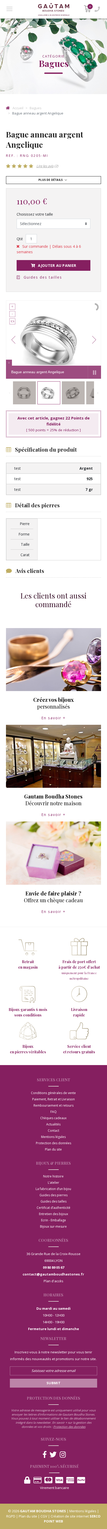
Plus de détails (50, 180)
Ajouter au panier (56, 265)
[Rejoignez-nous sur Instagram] (63, 1454)
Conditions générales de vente (53, 1093)
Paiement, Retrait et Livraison (53, 1099)
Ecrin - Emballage (53, 1220)
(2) (47, 166)
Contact (53, 1130)
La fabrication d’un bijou (53, 1189)
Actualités (53, 1124)
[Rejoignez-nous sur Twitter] (53, 1454)
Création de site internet (70, 1516)
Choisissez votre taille (35, 214)
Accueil (17, 108)
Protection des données (53, 1143)
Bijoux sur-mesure (53, 1226)
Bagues (36, 108)
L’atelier (53, 1182)
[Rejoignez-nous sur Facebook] (44, 1454)
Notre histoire (53, 1176)
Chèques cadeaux (53, 1118)
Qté (20, 238)
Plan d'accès (53, 1281)
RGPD (10, 1516)
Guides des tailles (42, 277)
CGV (44, 1516)
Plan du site (53, 1149)
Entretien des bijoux (53, 1214)
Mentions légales (53, 1137)
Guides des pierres (53, 1195)
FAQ (53, 1112)
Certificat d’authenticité (53, 1207)
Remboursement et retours (53, 1105)
